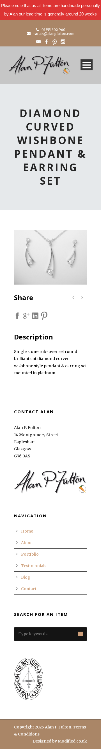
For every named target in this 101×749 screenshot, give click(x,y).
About (27, 542)
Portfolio (30, 554)
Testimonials (33, 565)
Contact (28, 588)
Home (27, 531)
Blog (25, 577)
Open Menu (87, 64)
